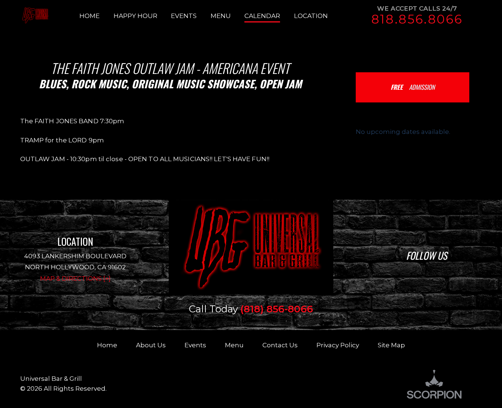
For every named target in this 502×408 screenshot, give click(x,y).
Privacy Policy (337, 345)
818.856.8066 (417, 19)
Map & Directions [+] (75, 278)
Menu (234, 345)
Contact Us (280, 345)
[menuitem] (96, 16)
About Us (151, 345)
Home (107, 345)
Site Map (391, 345)
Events (195, 345)
